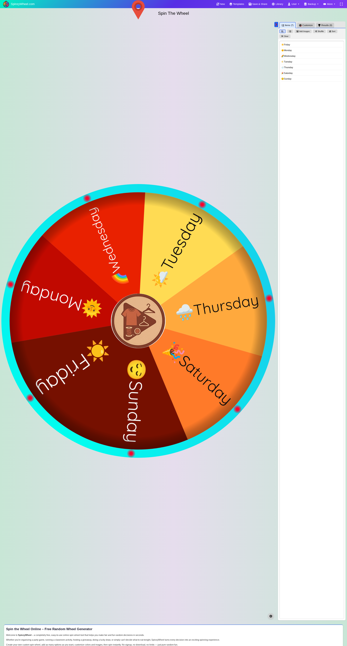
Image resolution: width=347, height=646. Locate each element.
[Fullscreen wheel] (341, 4)
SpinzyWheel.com (23, 4)
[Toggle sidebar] (276, 24)
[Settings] (271, 616)
